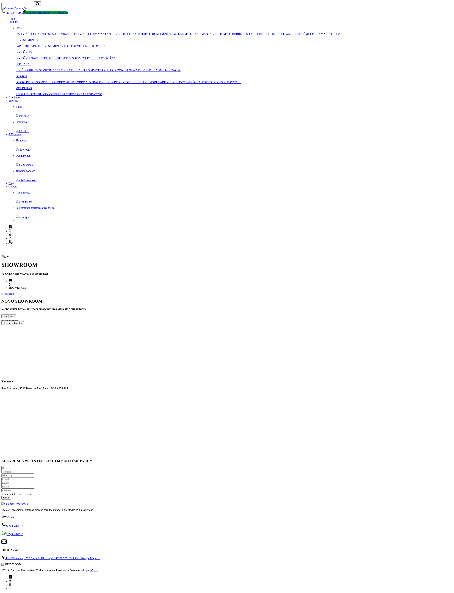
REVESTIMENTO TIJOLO (57, 46)
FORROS (21, 76)
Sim (20, 494)
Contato (13, 186)
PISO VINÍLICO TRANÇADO (126, 33)
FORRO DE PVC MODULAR (146, 82)
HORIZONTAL (119, 70)
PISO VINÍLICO (25, 33)
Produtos (13, 21)
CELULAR (75, 70)
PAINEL (64, 70)
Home (12, 18)
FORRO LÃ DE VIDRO (113, 82)
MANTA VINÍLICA (213, 33)
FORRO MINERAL (87, 82)
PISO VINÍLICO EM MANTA (90, 33)
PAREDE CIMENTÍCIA (101, 58)
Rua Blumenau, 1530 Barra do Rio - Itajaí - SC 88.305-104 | (52, 558)
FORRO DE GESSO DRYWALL (221, 82)
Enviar (6, 497)
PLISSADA (89, 70)
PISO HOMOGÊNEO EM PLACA (165, 33)
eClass (94, 570)
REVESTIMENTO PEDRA (89, 46)
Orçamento (7, 293)
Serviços (13, 100)
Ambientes (15, 97)
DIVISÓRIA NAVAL (28, 58)
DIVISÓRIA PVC (76, 58)
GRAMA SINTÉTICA (328, 33)
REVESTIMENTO (27, 40)
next (12, 316)
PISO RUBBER (234, 33)
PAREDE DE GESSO (53, 58)
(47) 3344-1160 (14, 12)
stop (12, 323)
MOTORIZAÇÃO (170, 70)
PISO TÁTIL (193, 33)
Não (29, 494)
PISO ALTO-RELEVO (257, 33)
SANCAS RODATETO (88, 94)
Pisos (18, 27)
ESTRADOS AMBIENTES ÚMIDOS (292, 33)
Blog (11, 183)
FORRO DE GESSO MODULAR (35, 82)
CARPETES (42, 33)
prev (5, 316)
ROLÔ (20, 70)
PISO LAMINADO (61, 33)
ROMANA (52, 70)
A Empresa (15, 134)
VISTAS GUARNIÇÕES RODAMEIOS (51, 94)
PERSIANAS (23, 64)
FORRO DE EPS (65, 82)
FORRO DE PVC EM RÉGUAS (183, 82)
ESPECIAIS (153, 70)
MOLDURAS (24, 88)
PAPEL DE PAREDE (28, 46)
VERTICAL (103, 70)
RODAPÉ (21, 94)
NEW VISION (137, 70)
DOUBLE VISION (35, 70)
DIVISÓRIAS (24, 52)
